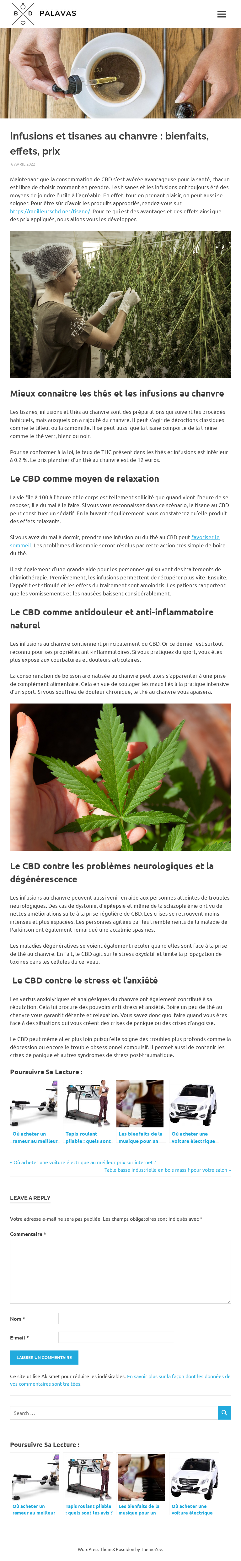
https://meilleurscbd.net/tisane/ (50, 211)
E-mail (19, 1337)
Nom (17, 1318)
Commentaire (28, 1233)
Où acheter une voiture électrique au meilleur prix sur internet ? (84, 1162)
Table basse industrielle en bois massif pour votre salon (165, 1169)
